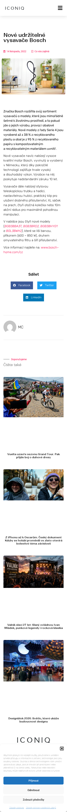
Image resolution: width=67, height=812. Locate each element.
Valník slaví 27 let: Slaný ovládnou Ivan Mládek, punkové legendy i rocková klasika (33, 626)
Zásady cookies (16, 807)
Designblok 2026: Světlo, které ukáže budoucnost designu (33, 720)
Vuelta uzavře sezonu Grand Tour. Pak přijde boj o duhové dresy (33, 456)
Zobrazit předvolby (33, 799)
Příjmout (33, 780)
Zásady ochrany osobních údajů (41, 807)
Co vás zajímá (42, 51)
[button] (62, 748)
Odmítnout (33, 790)
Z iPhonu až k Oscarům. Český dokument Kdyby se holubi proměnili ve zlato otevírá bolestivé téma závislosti (33, 540)
